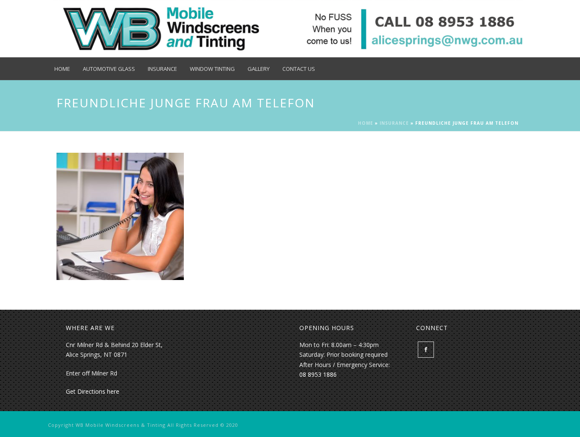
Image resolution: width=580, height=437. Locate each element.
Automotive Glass (109, 69)
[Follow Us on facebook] (426, 350)
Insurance (162, 69)
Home (62, 69)
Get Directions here (92, 391)
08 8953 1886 (318, 374)
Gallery (259, 69)
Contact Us (298, 69)
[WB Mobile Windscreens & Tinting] (288, 28)
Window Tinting (212, 69)
